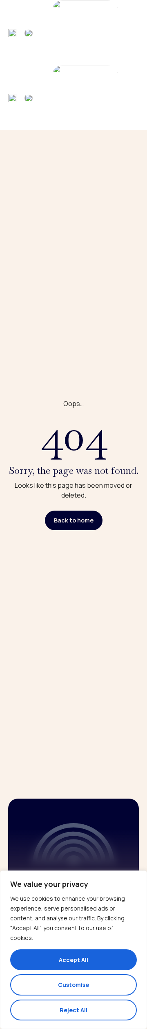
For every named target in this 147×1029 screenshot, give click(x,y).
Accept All (73, 960)
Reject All (73, 1010)
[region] (73, 950)
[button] (131, 32)
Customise (73, 985)
